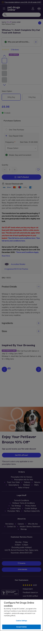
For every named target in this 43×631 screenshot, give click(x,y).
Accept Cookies (21, 627)
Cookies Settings (21, 620)
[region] (21, 615)
